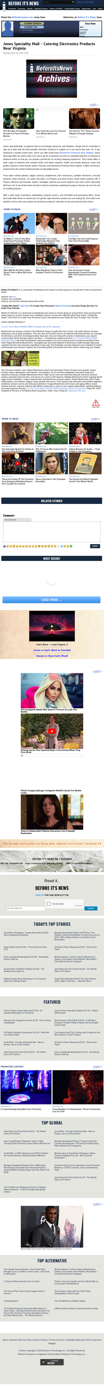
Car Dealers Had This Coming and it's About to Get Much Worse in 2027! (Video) (77, 1033)
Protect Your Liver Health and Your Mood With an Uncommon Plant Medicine (76, 1282)
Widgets (52, 1343)
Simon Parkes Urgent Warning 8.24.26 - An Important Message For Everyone (23, 1012)
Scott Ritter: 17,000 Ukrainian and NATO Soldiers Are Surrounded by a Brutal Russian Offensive (26, 1154)
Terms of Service (56, 1340)
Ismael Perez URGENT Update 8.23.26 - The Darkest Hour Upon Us (24, 970)
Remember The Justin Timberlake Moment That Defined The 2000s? (48, 241)
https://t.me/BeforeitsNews (79, 863)
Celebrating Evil (11, 1301)
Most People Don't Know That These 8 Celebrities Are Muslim (46, 1249)
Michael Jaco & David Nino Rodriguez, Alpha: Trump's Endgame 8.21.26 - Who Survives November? (75, 1155)
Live (94, 9)
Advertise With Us (17, 1340)
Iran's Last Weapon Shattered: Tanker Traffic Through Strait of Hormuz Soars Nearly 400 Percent (27, 1142)
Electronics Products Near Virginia (76, 153)
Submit (91, 908)
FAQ (29, 1340)
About (5, 1340)
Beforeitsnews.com (22, 17)
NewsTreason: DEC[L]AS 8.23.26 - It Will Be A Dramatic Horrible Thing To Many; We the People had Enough (76, 1022)
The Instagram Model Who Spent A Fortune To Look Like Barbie (49, 710)
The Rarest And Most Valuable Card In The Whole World (83, 480)
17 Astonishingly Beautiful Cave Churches (21, 1109)
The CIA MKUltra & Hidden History (69, 1301)
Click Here (25, 306)
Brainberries (9, 236)
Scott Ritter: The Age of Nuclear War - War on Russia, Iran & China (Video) (24, 1043)
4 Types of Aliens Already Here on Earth (22, 1281)
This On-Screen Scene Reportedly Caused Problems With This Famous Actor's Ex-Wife (82, 273)
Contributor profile (25, 32)
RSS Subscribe (94, 1340)
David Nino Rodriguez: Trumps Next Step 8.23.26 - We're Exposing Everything (26, 934)
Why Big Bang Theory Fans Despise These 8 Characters (49, 271)
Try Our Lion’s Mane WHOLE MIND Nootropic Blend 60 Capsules (30, 327)
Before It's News (23, 3)
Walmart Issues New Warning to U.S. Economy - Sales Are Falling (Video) (25, 980)
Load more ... (51, 600)
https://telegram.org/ (35, 863)
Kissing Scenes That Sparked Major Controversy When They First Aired (50, 751)
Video (100, 9)
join (14, 297)
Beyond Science (41, 9)
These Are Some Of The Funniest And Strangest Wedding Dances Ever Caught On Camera (17, 481)
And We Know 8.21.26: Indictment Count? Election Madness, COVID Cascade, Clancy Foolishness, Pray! (77, 1167)
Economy (21, 9)
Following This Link (76, 391)
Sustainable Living (72, 9)
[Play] (52, 626)
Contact (35, 1340)
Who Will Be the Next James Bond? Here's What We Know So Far (18, 272)
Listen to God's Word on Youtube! (52, 650)
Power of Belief (56, 9)
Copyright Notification (75, 1340)
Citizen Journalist (62, 306)
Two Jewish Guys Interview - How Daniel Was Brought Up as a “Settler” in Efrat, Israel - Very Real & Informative (26, 1271)
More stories (37, 32)
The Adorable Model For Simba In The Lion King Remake (18, 450)
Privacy (44, 1340)
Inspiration (86, 9)
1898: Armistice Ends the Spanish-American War (76, 1308)
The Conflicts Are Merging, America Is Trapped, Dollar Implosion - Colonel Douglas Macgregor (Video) (25, 1189)
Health (30, 9)
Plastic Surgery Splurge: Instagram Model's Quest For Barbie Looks (51, 791)
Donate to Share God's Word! (52, 655)
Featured (12, 9)
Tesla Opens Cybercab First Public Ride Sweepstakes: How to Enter (72, 1292)
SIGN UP (39, 895)
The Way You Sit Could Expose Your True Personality (83, 240)
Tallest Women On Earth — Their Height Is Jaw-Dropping (84, 450)
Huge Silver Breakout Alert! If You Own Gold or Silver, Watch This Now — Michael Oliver (75, 980)
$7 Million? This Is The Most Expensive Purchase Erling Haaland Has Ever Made (17, 241)
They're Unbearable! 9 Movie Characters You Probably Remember (48, 832)
